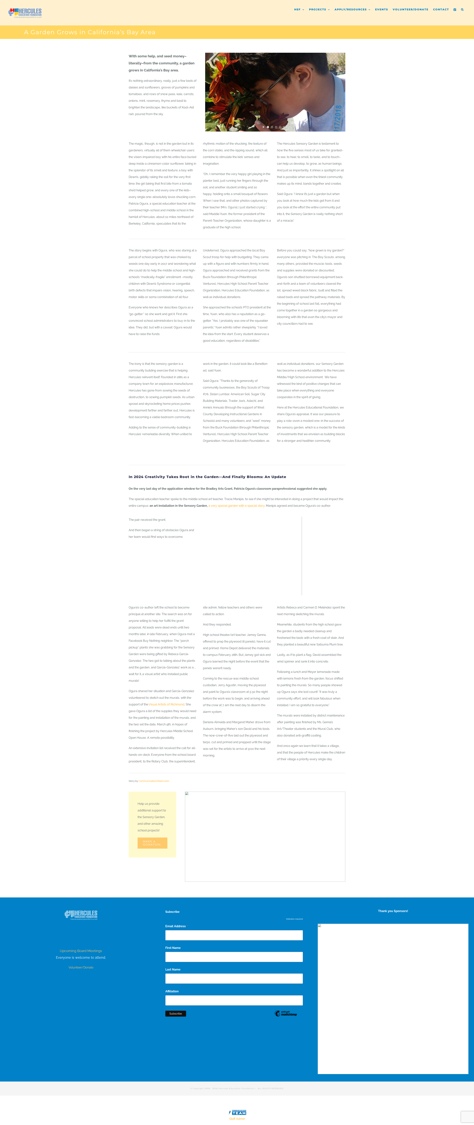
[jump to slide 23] (317, 591)
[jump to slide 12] (272, 591)
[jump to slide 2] (272, 127)
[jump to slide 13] (276, 591)
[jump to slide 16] (288, 591)
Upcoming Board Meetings (81, 951)
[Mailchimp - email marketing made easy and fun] (285, 1016)
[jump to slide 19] (300, 591)
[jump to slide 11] (268, 591)
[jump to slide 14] (280, 591)
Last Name (173, 969)
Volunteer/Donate (81, 967)
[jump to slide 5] (243, 591)
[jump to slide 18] (296, 591)
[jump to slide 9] (260, 591)
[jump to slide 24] (321, 591)
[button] (462, 8)
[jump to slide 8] (256, 591)
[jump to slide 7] (252, 591)
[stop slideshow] (284, 127)
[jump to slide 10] (264, 591)
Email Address (176, 926)
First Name (173, 948)
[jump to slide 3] (276, 127)
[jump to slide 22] (313, 591)
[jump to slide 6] (247, 591)
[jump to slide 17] (292, 591)
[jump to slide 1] (268, 127)
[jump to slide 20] (304, 591)
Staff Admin (237, 1119)
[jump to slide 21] (309, 591)
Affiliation (172, 991)
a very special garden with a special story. (236, 505)
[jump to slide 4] (280, 127)
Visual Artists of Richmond (166, 704)
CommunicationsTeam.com (153, 780)
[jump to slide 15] (284, 591)
